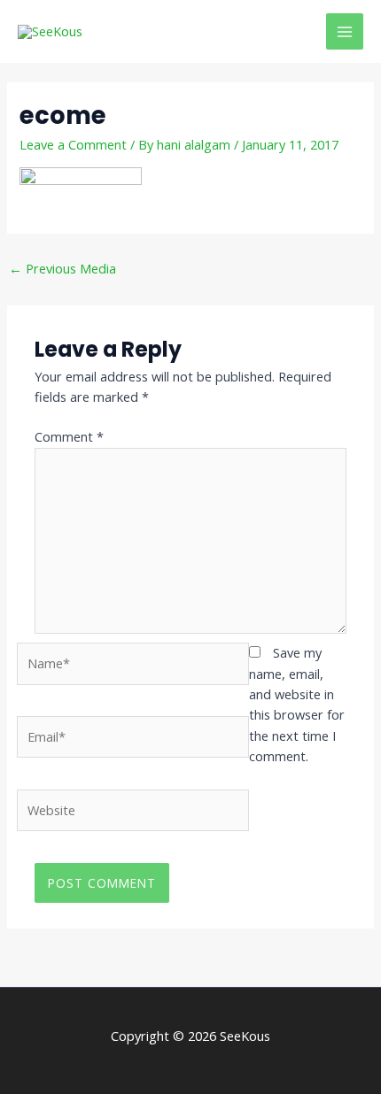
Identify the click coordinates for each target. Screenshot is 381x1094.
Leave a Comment (73, 144)
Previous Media (62, 268)
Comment (69, 436)
